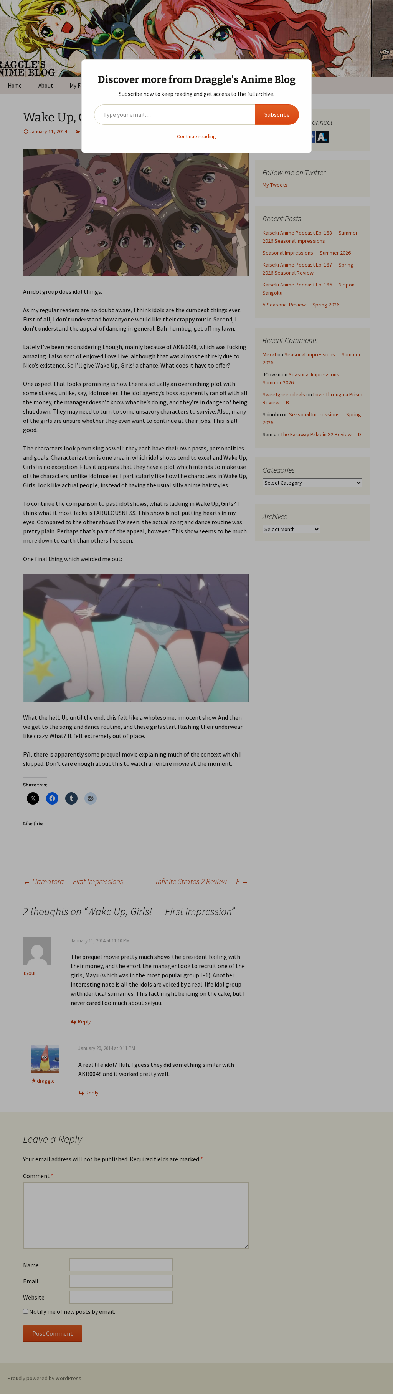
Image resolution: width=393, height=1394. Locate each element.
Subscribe (277, 114)
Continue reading (196, 136)
